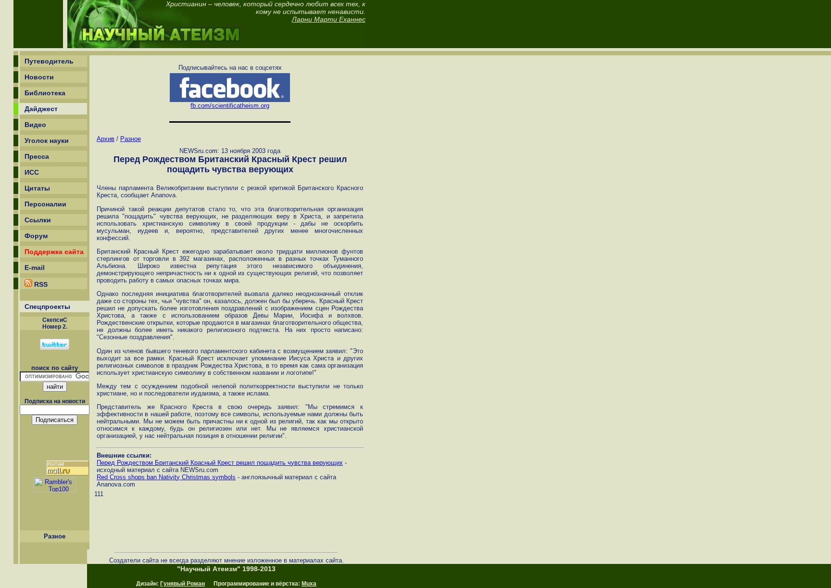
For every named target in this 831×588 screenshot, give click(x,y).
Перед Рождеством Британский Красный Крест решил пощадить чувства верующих (220, 462)
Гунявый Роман (182, 583)
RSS (40, 284)
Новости (39, 77)
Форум (36, 236)
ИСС (32, 172)
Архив (105, 138)
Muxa (309, 583)
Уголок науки (47, 140)
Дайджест (41, 109)
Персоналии (45, 204)
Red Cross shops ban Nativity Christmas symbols (166, 477)
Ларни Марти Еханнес (328, 19)
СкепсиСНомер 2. (54, 323)
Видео (35, 124)
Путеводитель (49, 61)
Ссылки (38, 220)
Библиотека (45, 93)
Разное (130, 138)
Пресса (37, 156)
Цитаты (37, 188)
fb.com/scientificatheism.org (229, 105)
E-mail (35, 267)
